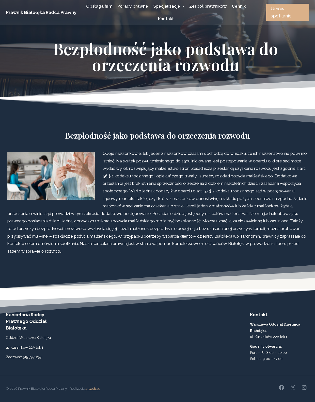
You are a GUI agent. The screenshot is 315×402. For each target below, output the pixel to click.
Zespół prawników (208, 6)
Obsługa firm (99, 6)
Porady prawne (132, 6)
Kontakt (166, 18)
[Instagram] (304, 387)
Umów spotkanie (281, 12)
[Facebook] (281, 387)
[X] (293, 387)
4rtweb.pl (92, 388)
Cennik (239, 6)
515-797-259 (32, 357)
